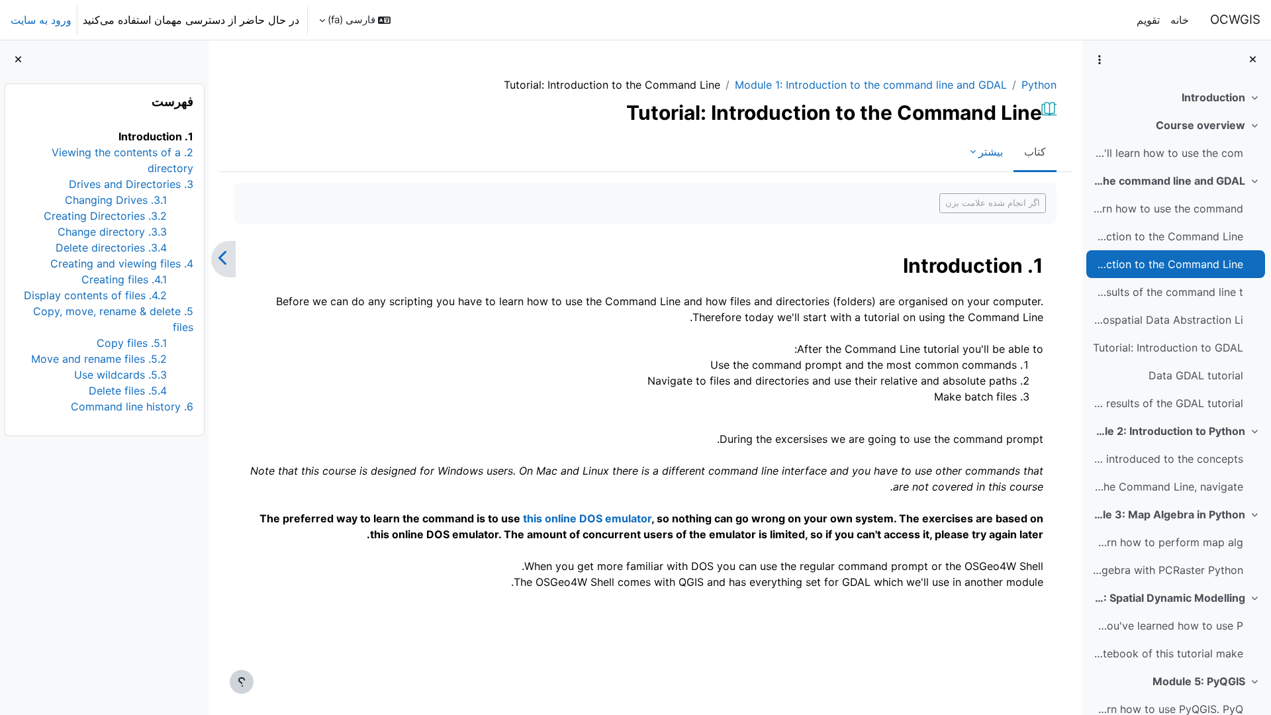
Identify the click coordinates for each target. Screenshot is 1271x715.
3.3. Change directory (112, 231)
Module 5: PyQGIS (1199, 681)
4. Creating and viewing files (121, 263)
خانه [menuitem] (1179, 19)
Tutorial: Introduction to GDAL (1168, 347)
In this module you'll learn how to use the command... (1167, 208)
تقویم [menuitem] (1148, 19)
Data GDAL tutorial (1196, 375)
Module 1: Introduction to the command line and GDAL (1168, 180)
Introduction (1213, 97)
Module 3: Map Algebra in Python (1168, 514)
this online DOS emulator (587, 518)
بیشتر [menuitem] (990, 151)
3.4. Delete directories (111, 247)
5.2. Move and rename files (99, 358)
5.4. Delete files (128, 390)
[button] (354, 20)
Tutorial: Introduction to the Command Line (1167, 264)
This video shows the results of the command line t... (1167, 292)
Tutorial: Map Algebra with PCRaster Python (1167, 570)
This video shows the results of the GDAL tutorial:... (1167, 403)
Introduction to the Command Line (1167, 236)
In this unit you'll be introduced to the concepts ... (1167, 458)
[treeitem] (1176, 97)
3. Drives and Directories (131, 184)
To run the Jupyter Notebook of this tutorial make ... (1167, 653)
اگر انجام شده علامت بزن (992, 202)
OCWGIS (1235, 19)
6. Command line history (132, 406)
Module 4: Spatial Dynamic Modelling (1168, 597)
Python (1039, 84)
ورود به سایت (41, 19)
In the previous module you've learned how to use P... (1167, 625)
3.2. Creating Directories (105, 215)
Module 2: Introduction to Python (1168, 431)
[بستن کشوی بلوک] (18, 60)
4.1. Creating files (124, 279)
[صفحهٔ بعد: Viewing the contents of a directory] (223, 259)
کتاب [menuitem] (1035, 151)
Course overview (1200, 125)
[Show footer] (242, 682)
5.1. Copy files (132, 343)
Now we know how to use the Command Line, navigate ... (1167, 486)
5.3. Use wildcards (120, 374)
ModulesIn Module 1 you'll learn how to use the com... (1167, 153)
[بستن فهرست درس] (1253, 60)
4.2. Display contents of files (95, 295)
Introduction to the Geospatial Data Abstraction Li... (1167, 319)
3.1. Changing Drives (116, 200)
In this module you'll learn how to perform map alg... (1167, 542)
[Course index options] (1099, 60)
